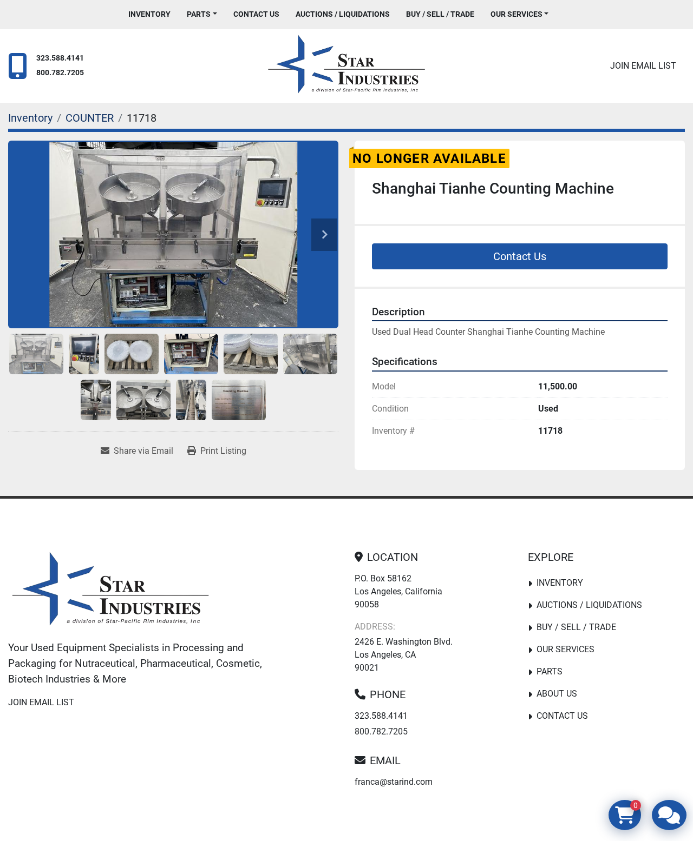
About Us (557, 693)
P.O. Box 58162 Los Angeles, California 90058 (398, 591)
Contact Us (256, 14)
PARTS (199, 14)
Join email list (643, 66)
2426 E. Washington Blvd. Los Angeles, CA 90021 (404, 655)
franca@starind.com (394, 782)
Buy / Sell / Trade (440, 14)
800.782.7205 (60, 72)
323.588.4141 (60, 58)
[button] (202, 14)
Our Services (516, 14)
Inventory (149, 14)
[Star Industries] (110, 591)
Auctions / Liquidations (343, 14)
